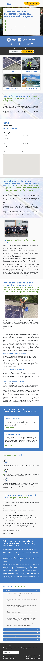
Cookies (14, 656)
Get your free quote (27, 51)
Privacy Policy (9, 656)
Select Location (7, 652)
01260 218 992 (11, 645)
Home (4, 656)
